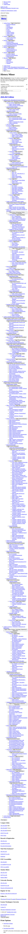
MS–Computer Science (14, 723)
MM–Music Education (17, 193)
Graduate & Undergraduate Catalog (9, 10)
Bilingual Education (13, 221)
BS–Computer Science (14, 707)
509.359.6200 (4, 904)
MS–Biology (15, 649)
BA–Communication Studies (15, 117)
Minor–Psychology (13, 564)
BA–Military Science (14, 270)
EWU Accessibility (5, 867)
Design (8, 725)
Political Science (13, 280)
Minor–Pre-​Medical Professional (19, 695)
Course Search (9, 39)
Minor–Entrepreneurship (14, 433)
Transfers (8, 63)
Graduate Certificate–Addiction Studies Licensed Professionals (19, 599)
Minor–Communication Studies (16, 121)
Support (5, 52)
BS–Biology (15, 635)
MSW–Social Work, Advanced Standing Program (19, 625)
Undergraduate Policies (11, 49)
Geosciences (9, 749)
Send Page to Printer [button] (8, 923)
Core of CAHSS (10, 124)
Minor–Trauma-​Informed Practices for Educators (17, 478)
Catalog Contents (10, 33)
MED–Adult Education (17, 481)
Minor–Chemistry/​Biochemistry (19, 689)
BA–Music (14, 185)
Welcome (5, 58)
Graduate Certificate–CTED (18, 457)
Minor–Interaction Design (15, 733)
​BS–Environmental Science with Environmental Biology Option (16, 741)
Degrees (5, 40)
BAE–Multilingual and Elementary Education (17, 225)
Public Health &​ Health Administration (15, 342)
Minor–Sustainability (17, 648)
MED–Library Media (17, 496)
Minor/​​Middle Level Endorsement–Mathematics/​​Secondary (18, 791)
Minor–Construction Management (17, 808)
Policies (5, 47)
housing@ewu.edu (5, 885)
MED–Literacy (15, 497)
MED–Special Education (17, 536)
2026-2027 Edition (7, 97)
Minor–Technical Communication (19, 166)
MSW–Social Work (16, 622)
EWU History (9, 28)
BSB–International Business (15, 426)
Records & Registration (6, 846)
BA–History (15, 242)
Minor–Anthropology (17, 217)
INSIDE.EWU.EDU (11, 912)
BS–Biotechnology (16, 641)
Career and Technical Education (16, 447)
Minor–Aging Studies (17, 602)
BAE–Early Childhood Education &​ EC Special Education (19, 463)
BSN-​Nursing (12, 360)
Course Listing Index (11, 37)
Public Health (12, 353)
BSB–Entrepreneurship (14, 420)
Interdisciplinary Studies (11, 384)
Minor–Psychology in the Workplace (17, 565)
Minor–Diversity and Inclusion (16, 105)
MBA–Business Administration (16, 439)
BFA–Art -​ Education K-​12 (18, 173)
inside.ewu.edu (4, 6)
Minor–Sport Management (15, 376)
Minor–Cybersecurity (14, 719)
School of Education (11, 444)
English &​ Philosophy (11, 129)
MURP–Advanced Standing (18, 303)
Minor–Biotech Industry (17, 645)
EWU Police (3, 835)
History (5, 69)
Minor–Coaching (13, 369)
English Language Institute (15, 240)
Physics (11, 698)
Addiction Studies (13, 581)
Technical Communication (15, 163)
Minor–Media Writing (17, 142)
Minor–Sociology (16, 315)
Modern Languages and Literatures (17, 246)
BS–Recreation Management (15, 368)
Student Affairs (4, 877)
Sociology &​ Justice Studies (12, 304)
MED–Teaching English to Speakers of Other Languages (18, 504)
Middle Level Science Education (16, 661)
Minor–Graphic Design (14, 732)
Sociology (11, 312)
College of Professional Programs (11, 381)
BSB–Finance (12, 421)
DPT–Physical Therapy (14, 341)
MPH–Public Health (16, 355)
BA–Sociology (15, 314)
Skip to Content (7, 1)
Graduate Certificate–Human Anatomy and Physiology (18, 651)
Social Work (12, 620)
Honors (8, 266)
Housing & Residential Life (7, 888)
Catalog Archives (10, 32)
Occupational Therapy (11, 333)
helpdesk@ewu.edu (5, 854)
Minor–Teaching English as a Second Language (18, 238)
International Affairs (13, 276)
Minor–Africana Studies (14, 104)
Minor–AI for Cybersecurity (15, 715)
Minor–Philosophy (16, 158)
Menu (3, 18)
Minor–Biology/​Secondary (18, 644)
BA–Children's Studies (17, 609)
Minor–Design (12, 729)
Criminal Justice (12, 307)
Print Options (4, 819)
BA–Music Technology (17, 187)
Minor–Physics (15, 699)
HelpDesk (3, 856)
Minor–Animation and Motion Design (17, 728)
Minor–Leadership (13, 123)
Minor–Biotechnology (17, 646)
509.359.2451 (4, 883)
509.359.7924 (4, 872)
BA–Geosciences (16, 757)
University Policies (10, 51)
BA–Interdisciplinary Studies (15, 387)
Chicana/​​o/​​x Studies (10, 111)
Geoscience (11, 756)
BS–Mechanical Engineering (15, 802)
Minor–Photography (16, 176)
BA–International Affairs (17, 279)
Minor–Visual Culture (17, 177)
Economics (8, 125)
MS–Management (13, 442)
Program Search (10, 41)
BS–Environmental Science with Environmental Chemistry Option (16, 743)
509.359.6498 (4, 825)
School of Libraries (10, 540)
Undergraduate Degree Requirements (14, 44)
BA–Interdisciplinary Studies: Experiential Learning (16, 391)
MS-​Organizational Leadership (16, 409)
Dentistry (11, 338)
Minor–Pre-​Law (15, 289)
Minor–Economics (13, 128)
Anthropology (12, 214)
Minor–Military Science (14, 272)
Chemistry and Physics (11, 671)
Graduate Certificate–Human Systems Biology (18, 656)
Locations (8, 31)
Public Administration (14, 291)
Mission (8, 25)
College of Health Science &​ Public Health (13, 316)
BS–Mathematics (16, 772)
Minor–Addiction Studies (18, 586)
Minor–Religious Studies (17, 162)
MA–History (15, 245)
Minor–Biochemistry (16, 687)
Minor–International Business (16, 435)
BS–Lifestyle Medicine (14, 367)
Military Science (10, 269)
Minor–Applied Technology (15, 806)
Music (10, 184)
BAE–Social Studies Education (19, 262)
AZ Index (5, 3)
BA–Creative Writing (17, 134)
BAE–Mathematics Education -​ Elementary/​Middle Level (19, 785)
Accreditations (9, 27)
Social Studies (12, 261)
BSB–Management (13, 427)
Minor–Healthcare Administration (19, 349)
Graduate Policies (10, 48)
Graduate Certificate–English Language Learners (18, 512)
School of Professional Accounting (14, 541)
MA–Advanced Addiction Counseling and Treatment (18, 592)
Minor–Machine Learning (15, 721)
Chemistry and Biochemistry (15, 674)
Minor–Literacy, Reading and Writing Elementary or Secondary (19, 476)
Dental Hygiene (9, 330)
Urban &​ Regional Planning (15, 295)
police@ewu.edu (4, 833)
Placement (8, 60)
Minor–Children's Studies (18, 610)
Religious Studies (13, 159)
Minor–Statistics (15, 779)
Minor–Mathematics (16, 777)
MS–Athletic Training (14, 379)
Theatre (11, 194)
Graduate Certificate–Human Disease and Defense (18, 654)
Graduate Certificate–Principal (19, 520)
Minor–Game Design (14, 731)
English (11, 138)
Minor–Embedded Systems (15, 720)
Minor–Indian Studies (14, 109)
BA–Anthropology (16, 216)
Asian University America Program (17, 220)
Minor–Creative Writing (17, 135)
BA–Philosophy (15, 155)
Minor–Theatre (15, 197)
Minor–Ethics (15, 157)
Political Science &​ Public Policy (13, 273)
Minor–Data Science (16, 776)
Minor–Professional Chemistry (19, 696)
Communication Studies (11, 115)
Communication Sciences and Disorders (15, 319)
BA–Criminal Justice (17, 308)
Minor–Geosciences (16, 764)
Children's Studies (13, 606)
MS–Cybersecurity (13, 724)
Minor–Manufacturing (14, 813)
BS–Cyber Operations (14, 711)
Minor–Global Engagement (18, 254)
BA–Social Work (16, 621)
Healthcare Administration (15, 345)
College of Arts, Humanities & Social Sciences (14, 67)
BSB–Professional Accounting (16, 544)
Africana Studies (10, 102)
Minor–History (15, 244)
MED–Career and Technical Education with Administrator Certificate (18, 454)
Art (10, 170)
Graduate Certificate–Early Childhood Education (18, 509)
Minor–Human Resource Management (18, 434)
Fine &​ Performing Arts (11, 168)
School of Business (10, 418)
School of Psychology (11, 551)
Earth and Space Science (14, 750)
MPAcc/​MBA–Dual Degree (15, 440)
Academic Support (10, 54)
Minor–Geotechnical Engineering (16, 809)
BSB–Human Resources (14, 422)
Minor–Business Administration (16, 430)
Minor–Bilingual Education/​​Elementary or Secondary (18, 227)
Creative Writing (13, 132)
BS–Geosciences (16, 759)
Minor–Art (14, 174)
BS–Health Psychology (14, 557)
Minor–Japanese (15, 255)
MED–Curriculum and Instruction (19, 483)
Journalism (11, 151)
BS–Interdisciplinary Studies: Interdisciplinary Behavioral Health (17, 401)
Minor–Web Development (15, 736)
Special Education (13, 526)
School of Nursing (10, 359)
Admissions (9, 59)
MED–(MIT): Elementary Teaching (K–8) (18, 502)
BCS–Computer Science (14, 706)
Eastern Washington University (8, 914)
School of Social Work (11, 578)
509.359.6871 (4, 862)
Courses (5, 36)
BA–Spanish (15, 250)
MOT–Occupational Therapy (15, 335)
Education (11, 460)
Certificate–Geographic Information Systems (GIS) (18, 766)
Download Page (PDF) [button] (8, 928)
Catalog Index (9, 35)
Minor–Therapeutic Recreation (16, 377)
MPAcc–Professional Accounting (16, 547)
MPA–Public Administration (18, 293)
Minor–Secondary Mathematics (19, 793)
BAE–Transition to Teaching (18, 468)
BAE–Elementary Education (18, 465)
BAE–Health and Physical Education (17, 364)
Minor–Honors (12, 268)
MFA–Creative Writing (17, 136)
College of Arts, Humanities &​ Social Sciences (14, 100)
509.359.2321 (4, 841)
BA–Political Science (17, 285)
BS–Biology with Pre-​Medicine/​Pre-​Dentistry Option (19, 639)
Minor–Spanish (15, 257)
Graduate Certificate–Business (16, 443)
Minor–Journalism (16, 153)
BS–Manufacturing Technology (16, 801)
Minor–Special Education (18, 535)
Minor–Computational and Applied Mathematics (18, 774)
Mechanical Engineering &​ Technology (15, 794)
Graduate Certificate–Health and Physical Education (19, 515)
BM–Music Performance (17, 190)
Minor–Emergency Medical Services (17, 371)
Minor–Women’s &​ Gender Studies (17, 208)
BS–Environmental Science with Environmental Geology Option (16, 746)
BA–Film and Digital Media (18, 180)
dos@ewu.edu (4, 875)
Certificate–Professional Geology (19, 768)
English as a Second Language (16, 229)
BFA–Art (14, 172)
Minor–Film (15, 181)
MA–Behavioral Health (17, 594)
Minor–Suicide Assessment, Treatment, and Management (18, 589)
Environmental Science (11, 737)
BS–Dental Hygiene (13, 331)
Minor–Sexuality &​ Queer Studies (17, 207)
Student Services (10, 56)
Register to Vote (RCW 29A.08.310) (9, 893)
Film (10, 178)
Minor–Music (15, 192)
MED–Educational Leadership (19, 487)
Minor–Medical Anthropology (19, 218)
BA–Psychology (13, 554)
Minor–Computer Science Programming (18, 717)
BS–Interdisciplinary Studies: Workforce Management (15, 403)
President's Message (10, 24)
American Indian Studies (12, 106)
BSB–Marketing (13, 429)
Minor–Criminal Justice (17, 310)
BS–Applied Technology (15, 797)
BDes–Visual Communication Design (17, 727)
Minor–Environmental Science (16, 748)
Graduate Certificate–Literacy (18, 519)
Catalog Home (6, 4)
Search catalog (4, 90)
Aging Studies (12, 601)
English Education (13, 143)
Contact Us (3, 907)
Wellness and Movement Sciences (14, 361)
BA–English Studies (16, 139)
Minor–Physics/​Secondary (18, 700)
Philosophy (11, 154)
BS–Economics (12, 127)
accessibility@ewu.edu (6, 864)
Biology (8, 632)
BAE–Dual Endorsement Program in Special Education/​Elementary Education (19, 530)
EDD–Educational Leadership (19, 480)
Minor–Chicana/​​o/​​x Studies (15, 113)
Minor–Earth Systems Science (19, 763)
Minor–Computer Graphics (15, 716)
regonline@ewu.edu (5, 843)
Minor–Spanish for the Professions (17, 259)
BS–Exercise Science (14, 366)
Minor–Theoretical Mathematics (19, 780)
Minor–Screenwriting (17, 182)
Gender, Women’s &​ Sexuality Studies (15, 201)
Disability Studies (13, 613)
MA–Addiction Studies (17, 590)
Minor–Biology (15, 642)
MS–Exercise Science (14, 380)
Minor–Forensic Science (17, 694)
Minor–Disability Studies (17, 616)
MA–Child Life (15, 612)
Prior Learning (9, 62)
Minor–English (15, 140)
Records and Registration (12, 55)
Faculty (8, 29)
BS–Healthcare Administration (19, 348)
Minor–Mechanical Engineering (16, 814)
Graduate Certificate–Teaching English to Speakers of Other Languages (19, 523)
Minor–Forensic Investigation (18, 311)
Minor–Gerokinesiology (14, 375)
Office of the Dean (10, 337)
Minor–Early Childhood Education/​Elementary (17, 473)
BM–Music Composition (17, 188)
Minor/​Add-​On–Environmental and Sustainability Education (19, 470)
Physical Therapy (10, 340)
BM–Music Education (17, 189)
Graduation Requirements (12, 43)
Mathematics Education (14, 781)
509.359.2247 (4, 851)
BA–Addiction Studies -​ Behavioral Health (17, 585)
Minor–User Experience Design (16, 734)
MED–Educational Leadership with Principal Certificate (19, 489)
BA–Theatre (15, 196)
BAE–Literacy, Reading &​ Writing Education (18, 467)
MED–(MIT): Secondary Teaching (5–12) (17, 499)
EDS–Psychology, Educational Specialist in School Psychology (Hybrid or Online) (16, 571)
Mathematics (9, 769)
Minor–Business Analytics (15, 431)
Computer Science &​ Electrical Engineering (16, 702)
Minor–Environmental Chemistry (19, 692)
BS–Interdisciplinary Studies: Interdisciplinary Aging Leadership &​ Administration (17, 397)
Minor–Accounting (13, 546)
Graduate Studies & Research (10, 45)
